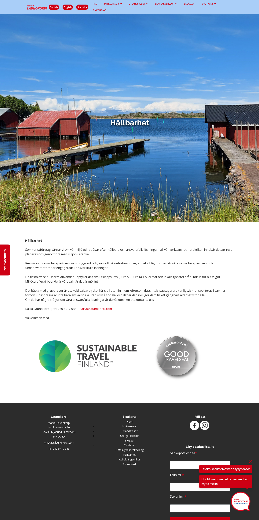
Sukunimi (178, 496)
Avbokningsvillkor (129, 459)
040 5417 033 (61, 448)
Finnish (54, 7)
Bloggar (189, 3)
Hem (95, 3)
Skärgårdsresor (164, 3)
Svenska (82, 7)
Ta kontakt (100, 10)
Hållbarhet (129, 454)
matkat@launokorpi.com (59, 442)
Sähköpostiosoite (184, 453)
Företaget (207, 3)
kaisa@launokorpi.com (96, 309)
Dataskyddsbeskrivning (129, 450)
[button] (5, 260)
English (68, 7)
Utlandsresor (137, 3)
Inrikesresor (111, 3)
